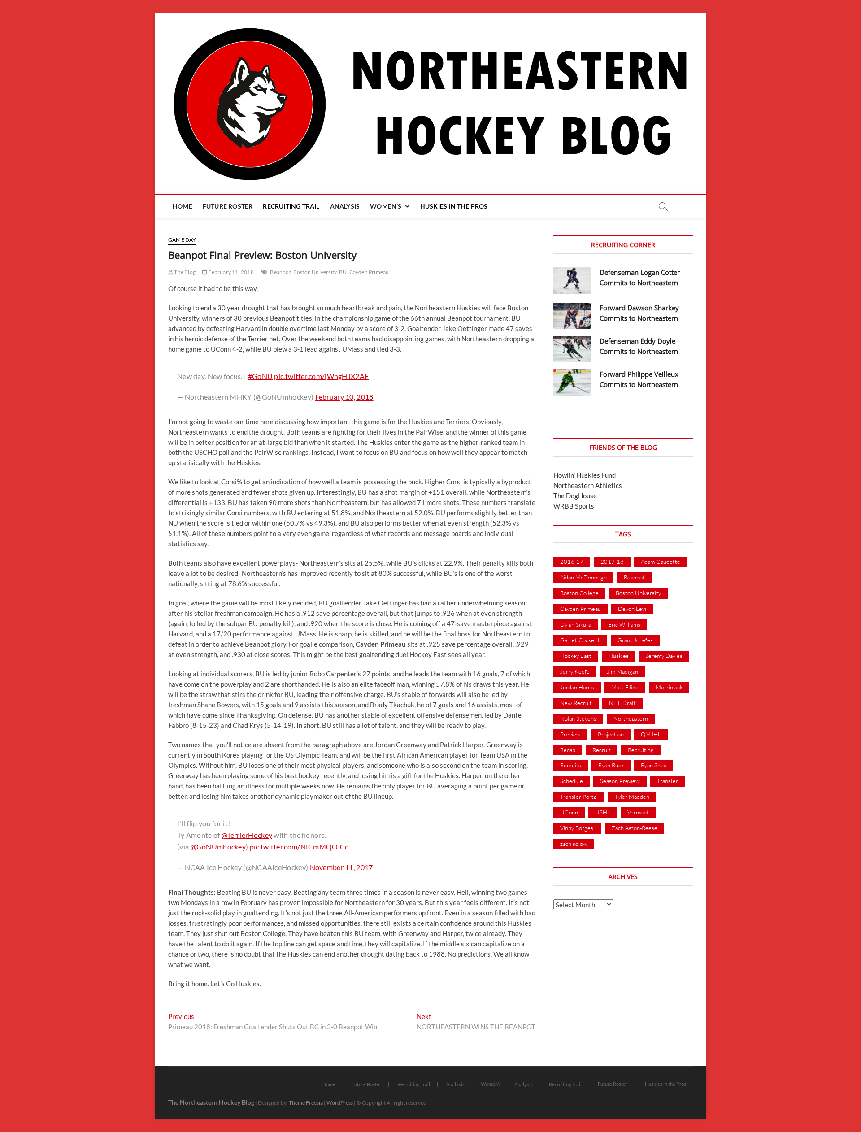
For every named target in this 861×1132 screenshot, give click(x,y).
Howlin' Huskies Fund (584, 475)
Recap (567, 749)
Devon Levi (632, 608)
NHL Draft (622, 702)
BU (343, 272)
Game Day (182, 239)
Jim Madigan (622, 671)
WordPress (339, 1102)
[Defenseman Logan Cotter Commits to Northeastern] (572, 280)
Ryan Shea (653, 765)
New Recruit (576, 702)
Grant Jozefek (635, 640)
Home (182, 206)
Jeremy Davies (664, 655)
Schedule (571, 780)
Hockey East (575, 655)
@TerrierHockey (247, 835)
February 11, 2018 (230, 272)
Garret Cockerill (580, 640)
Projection (611, 734)
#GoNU (260, 376)
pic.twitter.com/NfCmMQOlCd (299, 846)
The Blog (184, 272)
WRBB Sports (573, 506)
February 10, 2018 (344, 396)
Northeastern (630, 718)
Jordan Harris (577, 687)
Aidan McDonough (583, 577)
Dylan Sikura (575, 624)
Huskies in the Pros (454, 206)
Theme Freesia (306, 1102)
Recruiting (641, 749)
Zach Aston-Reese (634, 828)
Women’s (385, 206)
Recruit (601, 749)
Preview (570, 734)
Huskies (619, 655)
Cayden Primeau (369, 272)
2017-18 (612, 561)
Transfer (667, 780)
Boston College (579, 592)
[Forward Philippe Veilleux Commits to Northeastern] (572, 382)
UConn (569, 812)
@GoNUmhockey (218, 846)
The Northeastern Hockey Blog (211, 1102)
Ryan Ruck (611, 765)
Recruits (570, 765)
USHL (602, 812)
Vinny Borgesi (577, 828)
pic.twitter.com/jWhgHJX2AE (321, 376)
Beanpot (280, 272)
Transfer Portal (579, 796)
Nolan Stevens (578, 718)
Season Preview (620, 780)
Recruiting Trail (291, 206)
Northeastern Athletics (587, 485)
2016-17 (571, 561)
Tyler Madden (632, 796)
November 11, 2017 (341, 867)
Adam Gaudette (660, 561)
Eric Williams (624, 624)
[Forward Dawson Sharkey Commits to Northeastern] (572, 316)
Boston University (315, 272)
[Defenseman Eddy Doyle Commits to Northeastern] (572, 349)
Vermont (638, 812)
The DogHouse (575, 496)
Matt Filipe (625, 687)
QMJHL (651, 734)
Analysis (345, 206)
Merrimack (669, 687)
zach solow (573, 843)
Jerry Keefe (575, 671)
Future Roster (228, 206)
